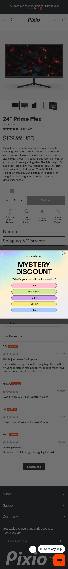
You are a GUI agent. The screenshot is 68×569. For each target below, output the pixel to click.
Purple (34, 297)
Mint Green (34, 291)
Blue (34, 310)
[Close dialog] (64, 253)
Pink (34, 285)
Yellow (33, 303)
